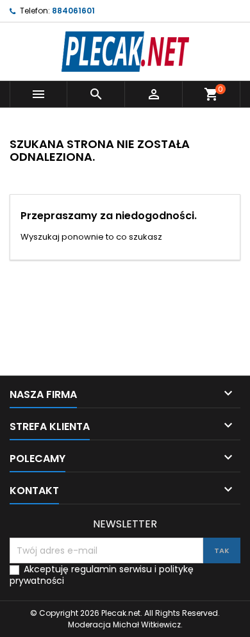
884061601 (73, 10)
